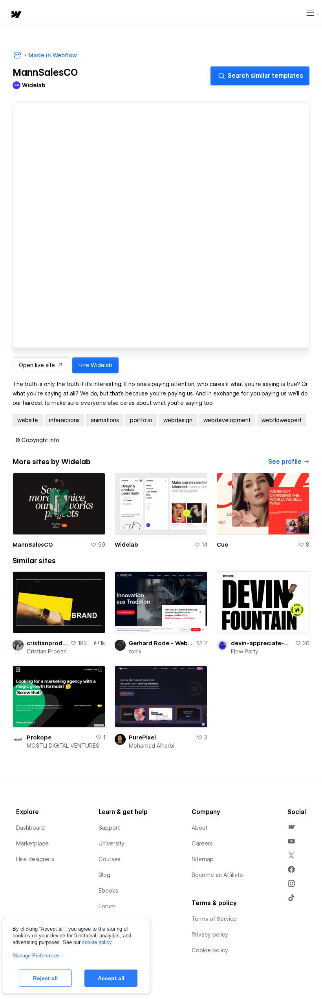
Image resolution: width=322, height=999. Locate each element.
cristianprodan (47, 643)
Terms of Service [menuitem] (214, 919)
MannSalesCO (33, 545)
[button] (37, 440)
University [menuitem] (111, 843)
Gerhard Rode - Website (161, 643)
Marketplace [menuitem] (32, 843)
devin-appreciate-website (261, 643)
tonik (135, 651)
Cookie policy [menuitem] (210, 950)
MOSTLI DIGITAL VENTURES (63, 746)
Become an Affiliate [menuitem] (217, 875)
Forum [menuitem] (107, 906)
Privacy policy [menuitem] (210, 934)
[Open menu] (310, 13)
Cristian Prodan (47, 651)
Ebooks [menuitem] (108, 890)
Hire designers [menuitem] (35, 859)
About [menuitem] (199, 828)
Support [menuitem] (109, 828)
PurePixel (142, 737)
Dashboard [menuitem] (30, 828)
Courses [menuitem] (110, 859)
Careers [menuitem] (202, 843)
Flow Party (244, 651)
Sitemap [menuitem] (203, 859)
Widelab (126, 545)
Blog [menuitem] (104, 875)
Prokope (39, 737)
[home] (15, 15)
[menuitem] (291, 827)
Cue (222, 545)
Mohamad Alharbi (151, 746)
